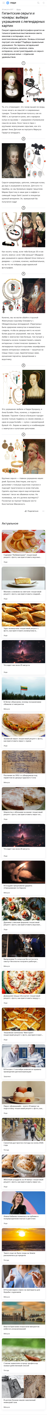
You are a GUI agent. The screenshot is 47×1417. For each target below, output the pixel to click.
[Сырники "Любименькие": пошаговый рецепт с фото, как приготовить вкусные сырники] (23, 547)
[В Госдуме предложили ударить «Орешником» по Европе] (23, 878)
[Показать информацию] (32, 77)
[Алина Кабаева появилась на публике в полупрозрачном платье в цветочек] (23, 1208)
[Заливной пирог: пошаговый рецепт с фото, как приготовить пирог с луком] (23, 731)
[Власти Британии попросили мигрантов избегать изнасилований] (23, 1319)
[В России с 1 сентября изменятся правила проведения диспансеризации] (23, 1061)
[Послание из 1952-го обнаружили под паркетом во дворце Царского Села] (23, 767)
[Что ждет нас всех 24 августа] (23, 841)
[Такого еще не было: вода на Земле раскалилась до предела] (23, 1245)
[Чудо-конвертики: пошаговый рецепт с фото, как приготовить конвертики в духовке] (23, 620)
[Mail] (7, 3)
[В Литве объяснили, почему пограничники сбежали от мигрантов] (23, 694)
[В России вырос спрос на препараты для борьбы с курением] (23, 1282)
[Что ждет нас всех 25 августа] (23, 657)
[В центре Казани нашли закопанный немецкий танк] (23, 1392)
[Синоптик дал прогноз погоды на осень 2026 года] (23, 1135)
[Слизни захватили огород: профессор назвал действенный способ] (23, 1355)
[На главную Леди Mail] (12, 3)
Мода (19, 9)
